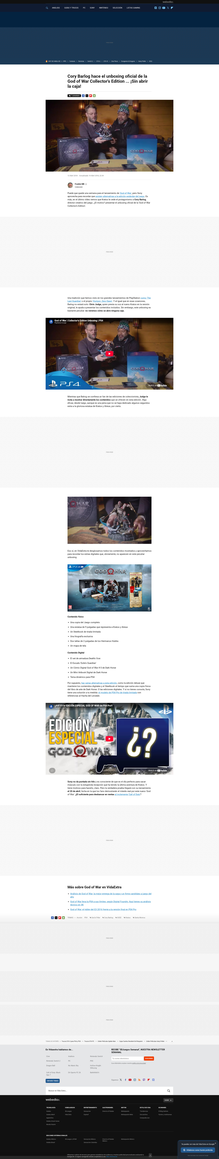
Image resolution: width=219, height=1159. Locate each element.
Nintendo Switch (96, 1056)
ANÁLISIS (56, 8)
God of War (95, 918)
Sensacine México (90, 1139)
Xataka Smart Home (52, 1121)
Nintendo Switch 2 (53, 1061)
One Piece (114, 61)
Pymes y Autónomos (165, 1114)
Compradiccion (145, 1118)
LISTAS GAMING (133, 8)
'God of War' (125, 193)
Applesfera (49, 1118)
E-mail (94, 95)
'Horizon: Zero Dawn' (102, 301)
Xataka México (51, 1139)
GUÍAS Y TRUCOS (71, 8)
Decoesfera (143, 1114)
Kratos (127, 918)
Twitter (168, 7)
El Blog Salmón (163, 1111)
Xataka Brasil (50, 1142)
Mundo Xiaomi (51, 1124)
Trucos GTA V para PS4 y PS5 (71, 1041)
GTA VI (106, 61)
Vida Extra (68, 1114)
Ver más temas (52, 1081)
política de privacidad (139, 1063)
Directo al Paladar (108, 1111)
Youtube (163, 7)
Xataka (48, 1111)
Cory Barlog (108, 918)
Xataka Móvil (50, 1114)
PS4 (85, 918)
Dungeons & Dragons (128, 61)
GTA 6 (98, 61)
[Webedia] (168, 1)
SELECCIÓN (117, 8)
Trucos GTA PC (89, 1041)
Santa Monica (140, 918)
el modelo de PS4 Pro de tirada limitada (117, 692)
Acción (79, 918)
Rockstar (81, 61)
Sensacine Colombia (90, 1142)
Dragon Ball (50, 1066)
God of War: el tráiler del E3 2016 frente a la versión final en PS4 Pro (103, 909)
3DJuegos (68, 1111)
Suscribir (149, 1058)
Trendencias (144, 1111)
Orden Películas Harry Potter (155, 1041)
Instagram (159, 7)
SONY (92, 8)
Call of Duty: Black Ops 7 (53, 1074)
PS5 (91, 1061)
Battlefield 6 (94, 1073)
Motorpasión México (127, 1139)
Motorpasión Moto (127, 1114)
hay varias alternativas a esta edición (99, 683)
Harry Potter (142, 61)
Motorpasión (125, 1111)
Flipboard (172, 7)
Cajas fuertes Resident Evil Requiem (131, 1041)
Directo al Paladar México (108, 1140)
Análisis (71, 1056)
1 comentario (75, 95)
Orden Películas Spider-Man (107, 1041)
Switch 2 (90, 61)
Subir (167, 1100)
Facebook (83, 95)
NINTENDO (103, 8)
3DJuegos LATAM (71, 1139)
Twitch (144, 1079)
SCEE (119, 918)
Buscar (169, 1091)
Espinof (86, 1114)
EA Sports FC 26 (74, 1073)
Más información (111, 1156)
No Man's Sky (73, 1066)
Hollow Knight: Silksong (95, 1067)
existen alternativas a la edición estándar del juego (119, 196)
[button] (80, 184)
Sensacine (87, 1111)
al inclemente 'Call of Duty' (127, 794)
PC (84, 8)
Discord (155, 7)
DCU (150, 61)
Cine (48, 1056)
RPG (64, 61)
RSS (139, 1079)
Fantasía (72, 61)
